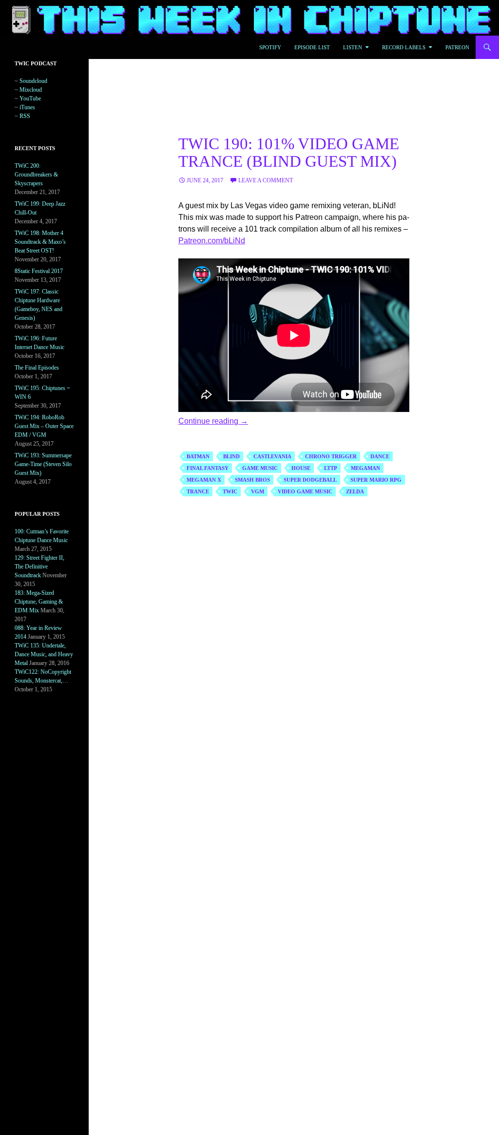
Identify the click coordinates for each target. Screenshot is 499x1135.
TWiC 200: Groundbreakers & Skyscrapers (36, 174)
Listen (352, 47)
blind (231, 456)
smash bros (252, 480)
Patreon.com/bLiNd (211, 240)
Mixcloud (30, 89)
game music (260, 468)
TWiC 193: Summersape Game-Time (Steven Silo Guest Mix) (43, 464)
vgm (257, 491)
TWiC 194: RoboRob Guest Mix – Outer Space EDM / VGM (44, 426)
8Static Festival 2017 (39, 271)
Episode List (312, 47)
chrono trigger (331, 456)
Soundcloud (33, 81)
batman (198, 456)
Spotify (270, 47)
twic (230, 491)
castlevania (272, 456)
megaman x (204, 480)
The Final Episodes (37, 367)
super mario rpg (376, 480)
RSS (24, 116)
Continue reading (213, 421)
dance (379, 456)
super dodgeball (310, 480)
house (300, 468)
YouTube (30, 98)
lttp (330, 468)
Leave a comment (265, 180)
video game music (305, 491)
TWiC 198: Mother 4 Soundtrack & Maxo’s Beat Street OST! (40, 242)
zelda (355, 491)
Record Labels (403, 47)
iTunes (27, 107)
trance (198, 491)
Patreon (457, 47)
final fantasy (208, 468)
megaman (365, 468)
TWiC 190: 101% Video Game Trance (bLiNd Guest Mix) (288, 152)
